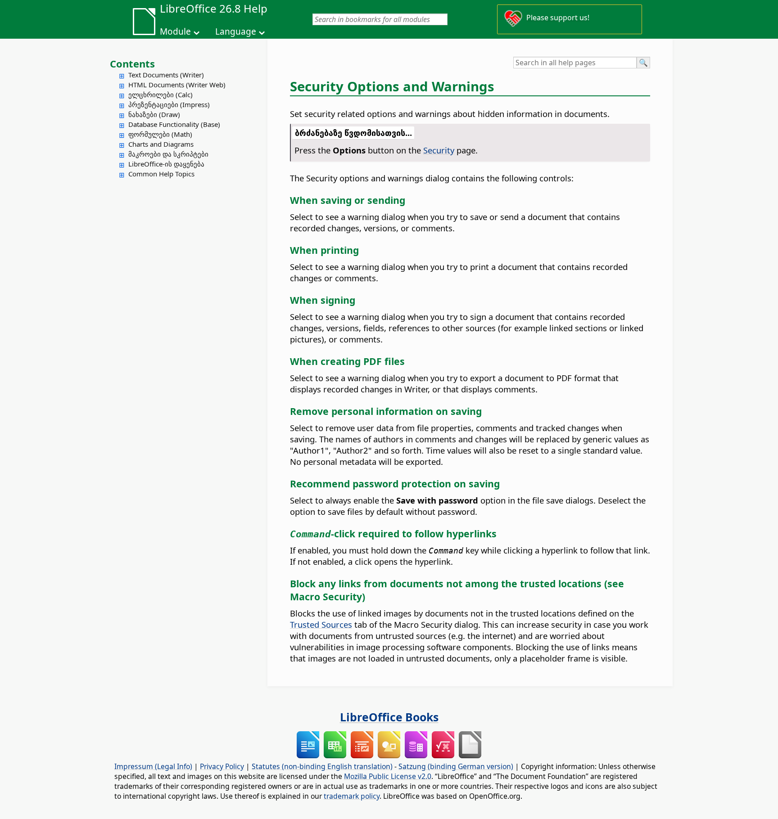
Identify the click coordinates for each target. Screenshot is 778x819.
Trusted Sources (321, 624)
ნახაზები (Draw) (154, 114)
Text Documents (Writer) (166, 74)
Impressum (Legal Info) (153, 766)
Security (438, 150)
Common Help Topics (161, 173)
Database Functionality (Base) (174, 124)
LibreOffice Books (389, 716)
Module (175, 31)
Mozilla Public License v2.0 (387, 776)
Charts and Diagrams (161, 144)
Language (235, 31)
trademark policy (352, 796)
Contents (132, 63)
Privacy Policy (222, 766)
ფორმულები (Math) (160, 134)
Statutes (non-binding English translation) (322, 766)
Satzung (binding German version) (455, 766)
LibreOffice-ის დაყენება (166, 163)
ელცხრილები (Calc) (160, 94)
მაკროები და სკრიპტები (168, 153)
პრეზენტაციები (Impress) (169, 104)
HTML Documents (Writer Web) (177, 84)
